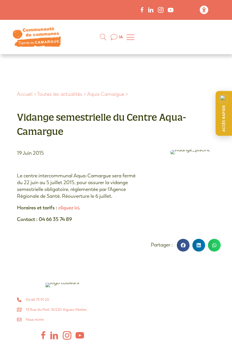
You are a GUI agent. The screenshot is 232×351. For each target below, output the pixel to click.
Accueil (25, 94)
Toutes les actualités (59, 94)
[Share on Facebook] (183, 245)
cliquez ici (68, 208)
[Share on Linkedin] (198, 245)
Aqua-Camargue (105, 94)
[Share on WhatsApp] (214, 245)
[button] (224, 113)
